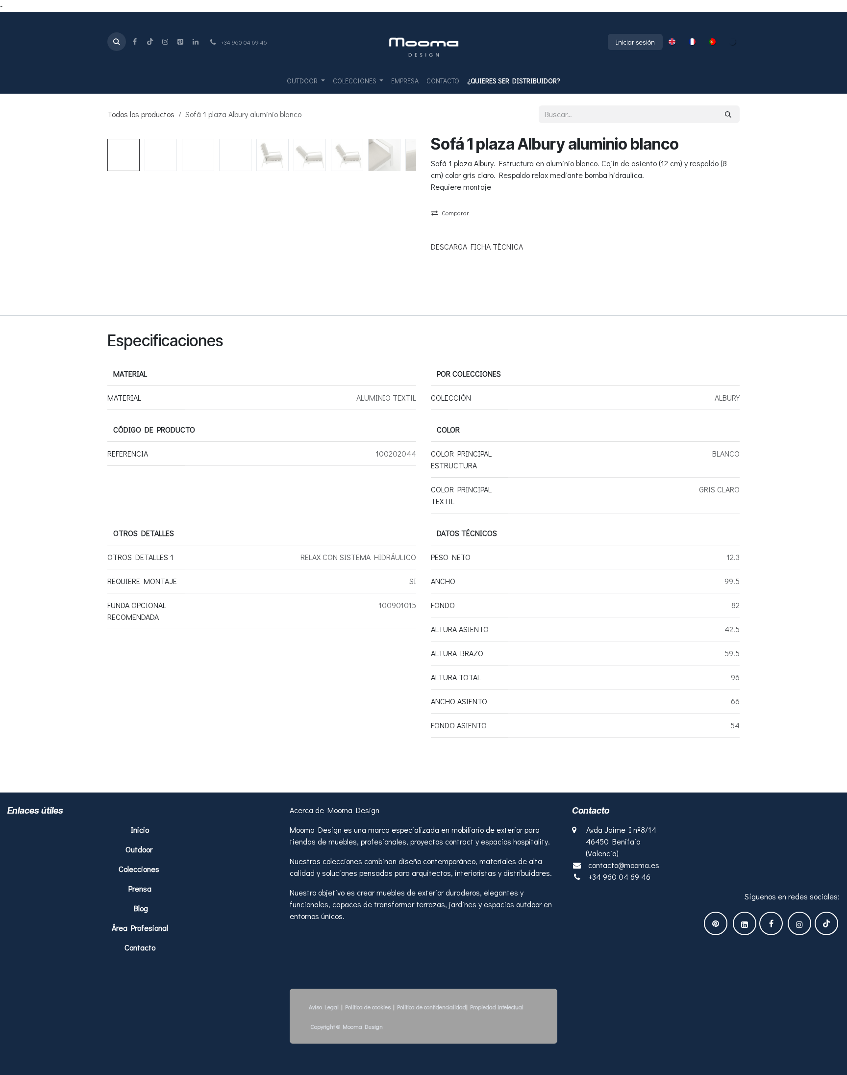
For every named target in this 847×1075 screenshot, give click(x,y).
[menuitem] (672, 42)
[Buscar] (728, 114)
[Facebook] (135, 42)
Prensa (139, 888)
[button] (116, 41)
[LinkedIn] (195, 42)
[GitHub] (180, 42)
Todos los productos (140, 114)
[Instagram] (165, 42)
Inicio (141, 829)
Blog (141, 908)
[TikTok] (150, 42)
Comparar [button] (455, 212)
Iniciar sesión (635, 42)
